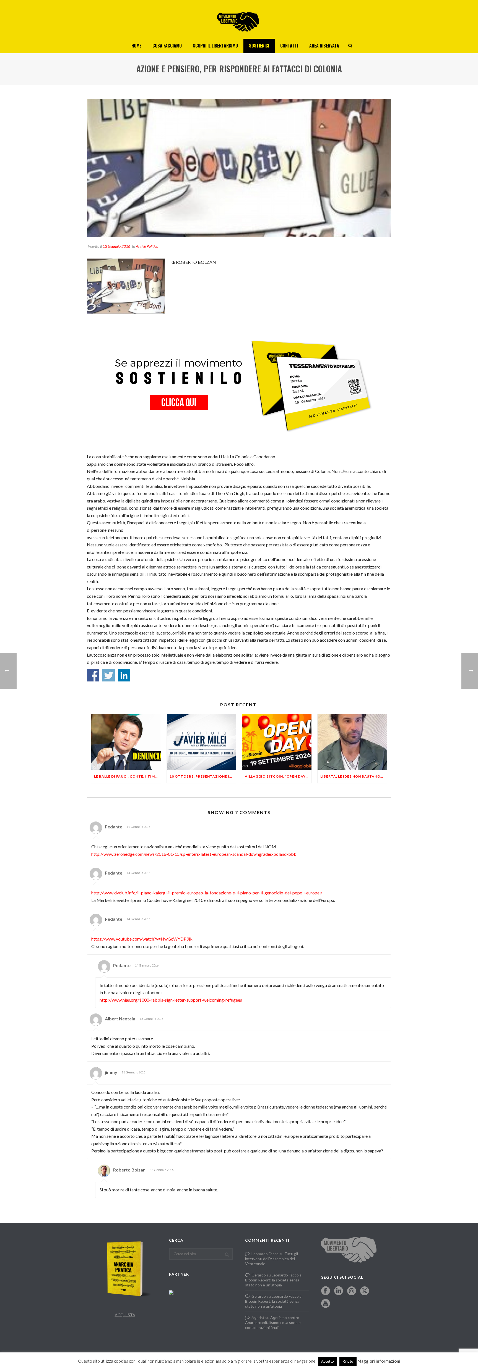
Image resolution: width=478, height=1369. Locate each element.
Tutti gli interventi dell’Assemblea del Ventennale (271, 1258)
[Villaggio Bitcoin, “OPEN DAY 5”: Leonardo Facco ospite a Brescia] (276, 742)
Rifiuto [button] (348, 1361)
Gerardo (258, 1275)
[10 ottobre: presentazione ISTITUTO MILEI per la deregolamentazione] (201, 742)
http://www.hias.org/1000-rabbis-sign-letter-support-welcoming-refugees (171, 999)
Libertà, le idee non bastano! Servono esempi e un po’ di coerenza (353, 776)
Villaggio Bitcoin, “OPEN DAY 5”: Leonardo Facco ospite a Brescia (278, 776)
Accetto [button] (327, 1361)
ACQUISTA (125, 1314)
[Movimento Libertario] (239, 19)
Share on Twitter (108, 675)
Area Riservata (324, 45)
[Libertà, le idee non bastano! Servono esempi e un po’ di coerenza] (352, 742)
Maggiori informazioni (378, 1361)
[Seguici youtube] (325, 1304)
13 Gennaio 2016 (116, 246)
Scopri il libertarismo (215, 45)
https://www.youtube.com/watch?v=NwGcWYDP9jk (142, 938)
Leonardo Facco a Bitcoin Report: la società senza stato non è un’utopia (273, 1280)
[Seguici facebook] (325, 1291)
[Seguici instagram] (351, 1291)
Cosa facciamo (167, 45)
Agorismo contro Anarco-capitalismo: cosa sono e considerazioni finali (273, 1322)
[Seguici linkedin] (338, 1291)
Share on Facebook (93, 675)
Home (136, 45)
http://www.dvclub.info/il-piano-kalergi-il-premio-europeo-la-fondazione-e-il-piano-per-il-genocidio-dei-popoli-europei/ (206, 892)
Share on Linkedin (124, 675)
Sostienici (259, 45)
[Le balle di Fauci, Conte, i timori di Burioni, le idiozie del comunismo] (126, 742)
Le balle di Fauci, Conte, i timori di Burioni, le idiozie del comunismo (127, 776)
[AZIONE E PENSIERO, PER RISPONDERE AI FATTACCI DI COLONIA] (239, 168)
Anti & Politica (147, 246)
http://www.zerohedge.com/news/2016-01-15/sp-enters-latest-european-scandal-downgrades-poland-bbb (194, 854)
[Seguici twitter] (364, 1291)
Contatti (289, 45)
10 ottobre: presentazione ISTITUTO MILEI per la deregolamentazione (203, 776)
